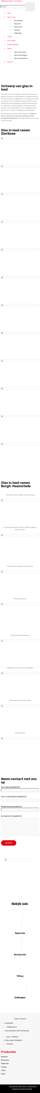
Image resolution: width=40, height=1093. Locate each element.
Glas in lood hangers (20, 55)
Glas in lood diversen (20, 58)
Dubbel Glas (5, 1063)
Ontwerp (17, 30)
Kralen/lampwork (13, 45)
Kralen (3, 1074)
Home (9, 13)
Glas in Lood (11, 17)
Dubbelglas (20, 997)
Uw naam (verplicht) (10, 787)
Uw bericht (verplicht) (11, 816)
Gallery (9, 48)
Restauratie (18, 27)
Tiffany (9, 37)
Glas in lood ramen (20, 52)
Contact (10, 62)
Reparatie (17, 24)
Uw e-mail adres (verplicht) (13, 796)
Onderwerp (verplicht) (11, 806)
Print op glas (11, 41)
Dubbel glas (18, 33)
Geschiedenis (18, 21)
